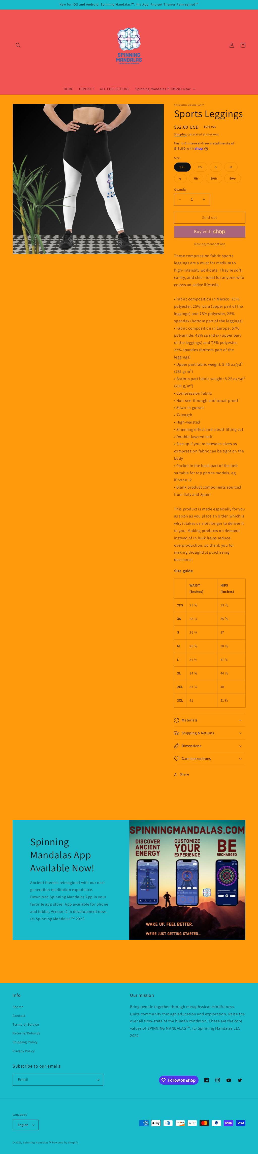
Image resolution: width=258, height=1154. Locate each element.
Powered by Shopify (65, 1142)
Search (18, 1007)
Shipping (180, 134)
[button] (18, 45)
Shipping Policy (25, 1042)
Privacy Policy (24, 1051)
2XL (216, 179)
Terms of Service (26, 1024)
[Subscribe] (97, 1080)
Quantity (180, 189)
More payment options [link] (209, 244)
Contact (19, 1015)
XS (202, 168)
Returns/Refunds (26, 1033)
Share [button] (184, 774)
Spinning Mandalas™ (37, 1142)
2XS (185, 168)
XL (198, 179)
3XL (235, 179)
